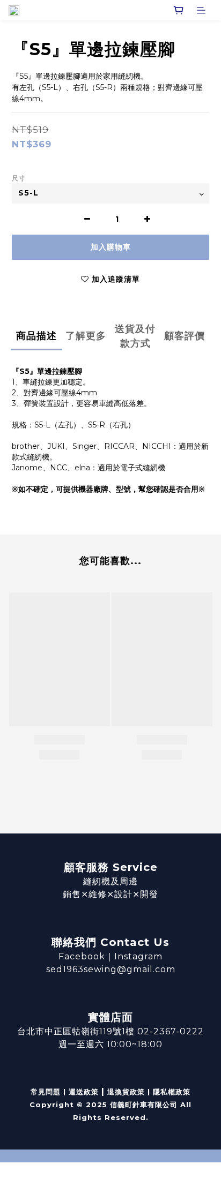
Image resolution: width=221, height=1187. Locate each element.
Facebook (81, 956)
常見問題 (46, 1091)
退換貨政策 (126, 1091)
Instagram (138, 956)
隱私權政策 (171, 1091)
